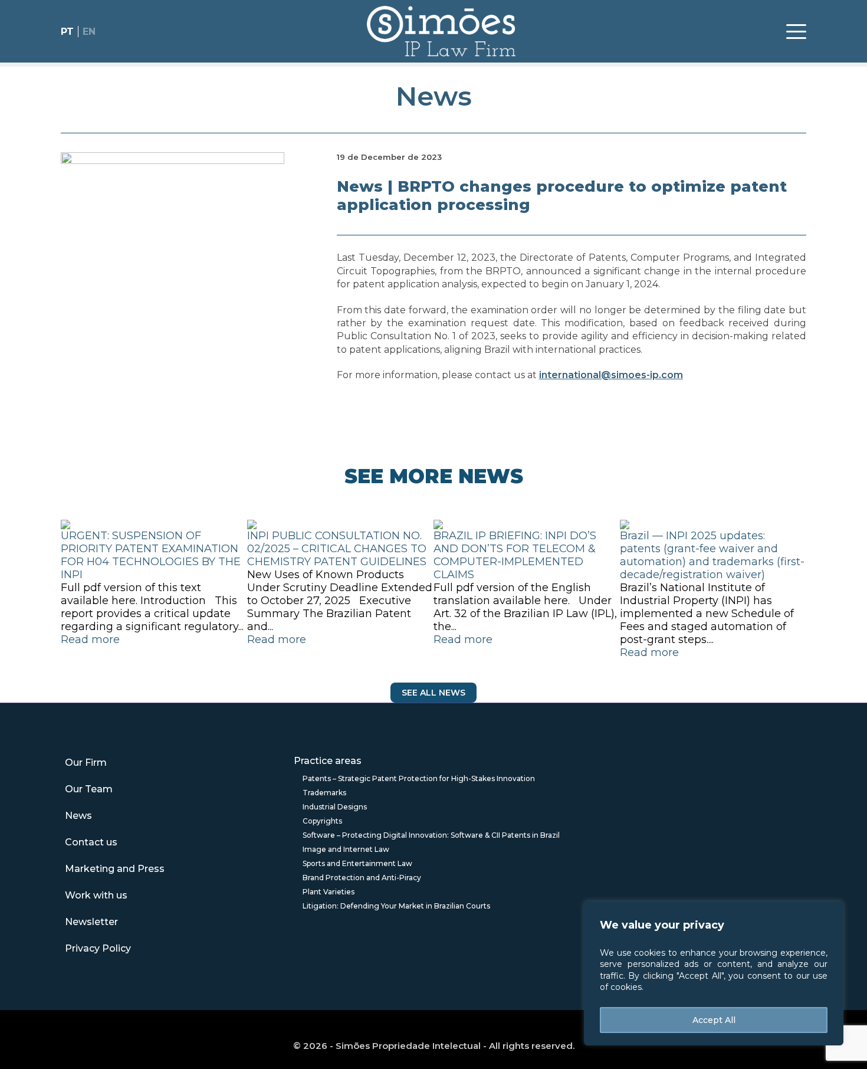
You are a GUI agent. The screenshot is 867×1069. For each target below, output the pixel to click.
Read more (90, 639)
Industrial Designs (335, 806)
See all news (433, 692)
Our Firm (86, 762)
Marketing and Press (115, 868)
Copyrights (322, 820)
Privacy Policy (98, 948)
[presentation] (59, 610)
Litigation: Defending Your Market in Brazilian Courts (396, 905)
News (434, 96)
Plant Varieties (328, 891)
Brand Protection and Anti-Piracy (362, 877)
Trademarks (324, 792)
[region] (713, 973)
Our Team (89, 789)
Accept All (713, 1020)
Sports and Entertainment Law (357, 863)
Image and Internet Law (346, 849)
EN (89, 31)
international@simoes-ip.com (611, 375)
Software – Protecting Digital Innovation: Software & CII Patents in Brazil (431, 835)
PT (67, 31)
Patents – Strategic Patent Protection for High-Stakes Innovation (419, 778)
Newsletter (91, 921)
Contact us (91, 842)
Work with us (96, 895)
